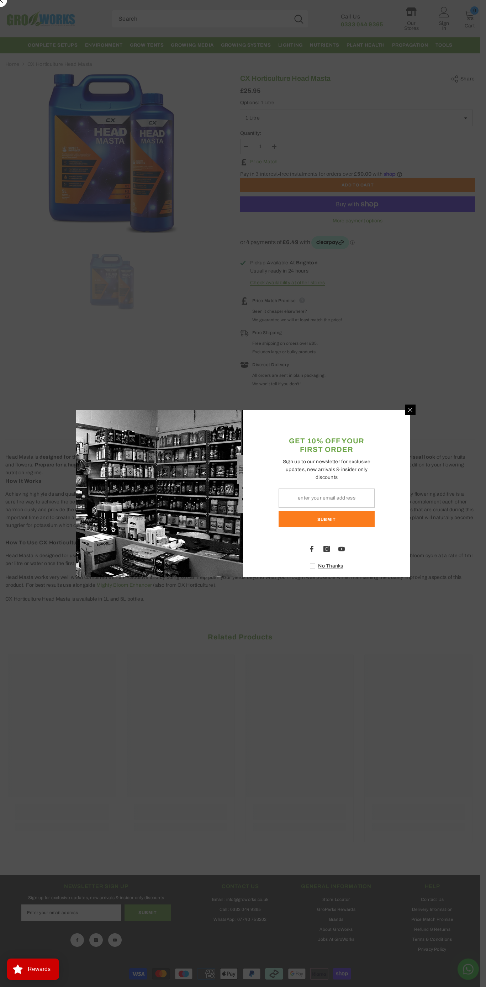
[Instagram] (326, 549)
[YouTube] (341, 549)
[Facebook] (311, 549)
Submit (326, 519)
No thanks (330, 566)
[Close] (410, 410)
